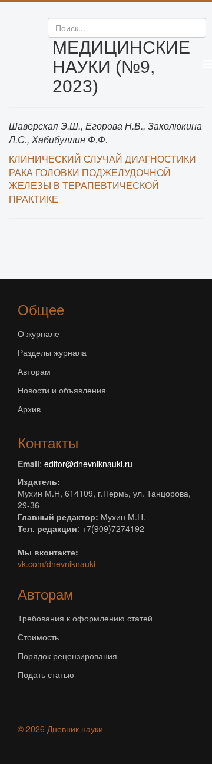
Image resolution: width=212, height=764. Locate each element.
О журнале (38, 333)
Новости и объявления (62, 390)
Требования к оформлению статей (85, 618)
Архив (29, 409)
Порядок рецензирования (67, 656)
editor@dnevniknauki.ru (88, 463)
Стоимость (38, 637)
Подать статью (46, 674)
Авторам (34, 371)
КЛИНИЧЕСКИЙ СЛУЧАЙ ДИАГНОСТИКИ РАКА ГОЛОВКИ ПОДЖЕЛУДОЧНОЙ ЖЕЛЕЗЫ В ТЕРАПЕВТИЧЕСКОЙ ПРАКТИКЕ (102, 179)
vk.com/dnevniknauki (56, 564)
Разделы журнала (52, 352)
